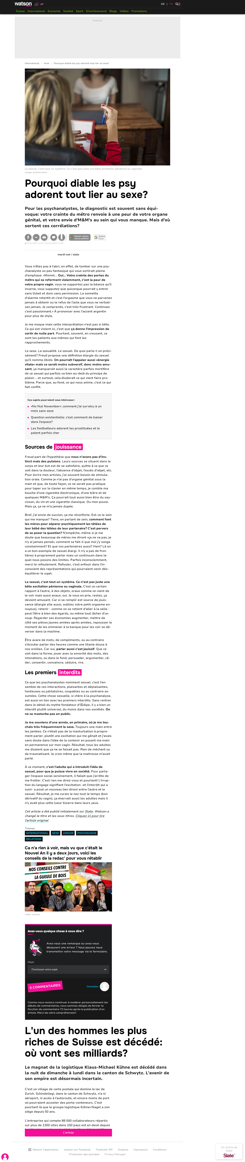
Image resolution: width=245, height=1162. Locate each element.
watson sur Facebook (77, 1149)
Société (68, 11)
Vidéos (124, 11)
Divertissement (96, 11)
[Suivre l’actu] (99, 237)
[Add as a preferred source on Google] (80, 237)
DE (163, 4)
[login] (5, 1157)
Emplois (123, 1149)
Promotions (139, 11)
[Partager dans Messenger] (36, 237)
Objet (31, 962)
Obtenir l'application (45, 1149)
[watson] (23, 4)
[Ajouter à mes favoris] (61, 237)
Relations (33, 839)
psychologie (86, 833)
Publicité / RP (104, 1149)
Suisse (20, 11)
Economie (54, 11)
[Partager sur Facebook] (28, 237)
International (36, 11)
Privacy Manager (115, 1154)
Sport (79, 11)
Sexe (46, 63)
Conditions (159, 1149)
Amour (68, 833)
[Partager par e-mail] (44, 237)
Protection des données (84, 1154)
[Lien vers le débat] (53, 237)
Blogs (113, 11)
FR (171, 4)
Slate (89, 811)
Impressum (141, 1149)
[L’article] (97, 1080)
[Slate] (229, 1155)
